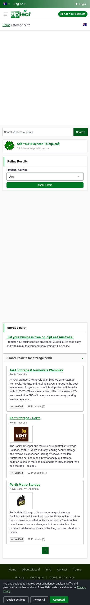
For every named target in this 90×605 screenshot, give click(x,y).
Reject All (39, 599)
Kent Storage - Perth (25, 418)
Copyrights (37, 577)
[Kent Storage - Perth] (45, 434)
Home (6, 25)
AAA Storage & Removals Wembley (36, 370)
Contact (62, 569)
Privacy (19, 577)
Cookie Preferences (62, 577)
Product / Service (16, 169)
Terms (77, 569)
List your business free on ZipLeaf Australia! (39, 337)
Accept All (59, 599)
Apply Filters (45, 185)
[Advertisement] (45, 77)
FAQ (48, 569)
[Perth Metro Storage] (45, 500)
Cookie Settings (15, 599)
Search (80, 132)
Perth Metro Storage (25, 485)
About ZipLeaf (31, 569)
